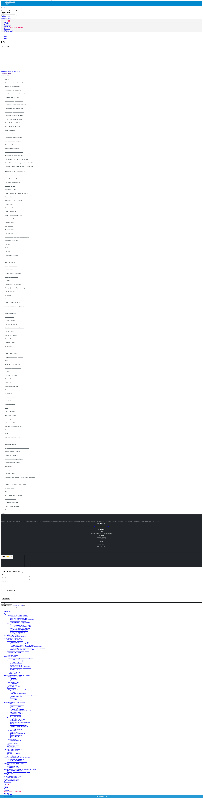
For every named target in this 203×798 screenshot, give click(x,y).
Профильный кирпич (10, 473)
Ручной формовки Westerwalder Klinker (14, 108)
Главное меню (7, 611)
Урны (6, 408)
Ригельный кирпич (9, 222)
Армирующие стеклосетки (11, 277)
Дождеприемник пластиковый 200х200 (10, 71)
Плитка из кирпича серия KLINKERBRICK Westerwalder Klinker (19, 167)
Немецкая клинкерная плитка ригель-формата (16, 159)
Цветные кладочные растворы (12, 302)
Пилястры (7, 371)
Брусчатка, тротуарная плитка (12, 437)
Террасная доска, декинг (11, 397)
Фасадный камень (9, 229)
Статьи (6, 22)
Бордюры (7, 433)
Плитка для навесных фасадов (12, 178)
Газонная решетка (9, 440)
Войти (7, 4)
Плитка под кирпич (10, 186)
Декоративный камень (10, 211)
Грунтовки (7, 280)
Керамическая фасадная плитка (12, 144)
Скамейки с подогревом (11, 335)
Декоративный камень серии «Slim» (14, 215)
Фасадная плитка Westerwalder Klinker (14, 155)
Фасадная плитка (9, 226)
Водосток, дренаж (9, 488)
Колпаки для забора (10, 469)
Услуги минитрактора (13, 27)
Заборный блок (8, 466)
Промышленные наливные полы (13, 284)
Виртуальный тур (9, 31)
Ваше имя (5, 575)
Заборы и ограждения (10, 415)
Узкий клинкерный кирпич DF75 (13, 90)
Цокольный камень (9, 233)
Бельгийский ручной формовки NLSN (14, 112)
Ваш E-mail (5, 578)
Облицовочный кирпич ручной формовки (15, 104)
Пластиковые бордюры (10, 422)
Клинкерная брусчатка (10, 444)
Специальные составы (10, 291)
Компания (7, 26)
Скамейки (7, 309)
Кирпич (7, 79)
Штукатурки (8, 298)
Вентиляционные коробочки (12, 480)
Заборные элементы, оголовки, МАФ (14, 462)
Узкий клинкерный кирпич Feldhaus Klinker (16, 93)
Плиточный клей (9, 269)
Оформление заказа (18, 605)
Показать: (3, 46)
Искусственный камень (10, 189)
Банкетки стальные (9, 317)
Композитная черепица (10, 499)
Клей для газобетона (10, 262)
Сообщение (5, 581)
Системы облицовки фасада (12, 506)
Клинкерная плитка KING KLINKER (14, 152)
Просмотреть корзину (6, 605)
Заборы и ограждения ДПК (11, 386)
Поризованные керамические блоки (13, 137)
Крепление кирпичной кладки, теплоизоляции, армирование (20, 477)
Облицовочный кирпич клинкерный (14, 82)
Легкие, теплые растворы (11, 266)
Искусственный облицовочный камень (14, 218)
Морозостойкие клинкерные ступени (14, 459)
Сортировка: (4, 45)
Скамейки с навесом (10, 331)
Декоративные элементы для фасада (14, 357)
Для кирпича (8, 247)
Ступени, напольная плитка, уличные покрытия (17, 448)
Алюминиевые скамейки (11, 313)
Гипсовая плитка (9, 197)
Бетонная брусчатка (10, 429)
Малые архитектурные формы (12, 364)
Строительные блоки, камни (12, 133)
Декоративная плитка (10, 207)
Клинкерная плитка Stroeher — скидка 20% (15, 171)
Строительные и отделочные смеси (13, 273)
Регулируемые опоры (10, 389)
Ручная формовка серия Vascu (12, 126)
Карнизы (7, 360)
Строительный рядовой (10, 130)
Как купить (7, 25)
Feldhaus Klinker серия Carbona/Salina (14, 101)
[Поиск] (16, 15)
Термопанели (8, 510)
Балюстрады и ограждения (11, 349)
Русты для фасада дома (11, 375)
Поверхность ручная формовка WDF (14, 115)
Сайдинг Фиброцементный (11, 502)
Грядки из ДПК (9, 382)
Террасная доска (9, 378)
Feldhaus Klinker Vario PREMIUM (13, 122)
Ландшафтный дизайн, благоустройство (15, 306)
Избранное (9, 3)
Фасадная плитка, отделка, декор (13, 141)
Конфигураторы (9, 30)
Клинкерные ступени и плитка (12, 451)
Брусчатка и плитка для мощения (13, 426)
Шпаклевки (8, 295)
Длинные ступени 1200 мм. (12, 455)
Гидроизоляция (8, 258)
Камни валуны (8, 419)
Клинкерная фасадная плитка (12, 148)
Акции (7, 21)
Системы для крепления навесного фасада (15, 484)
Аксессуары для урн (10, 404)
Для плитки (8, 251)
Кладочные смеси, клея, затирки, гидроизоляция (17, 237)
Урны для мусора (9, 400)
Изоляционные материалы (11, 255)
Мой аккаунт (10, 2)
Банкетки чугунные (10, 320)
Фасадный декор (9, 346)
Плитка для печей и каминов (12, 182)
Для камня (7, 244)
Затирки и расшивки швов (11, 240)
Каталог (6, 23)
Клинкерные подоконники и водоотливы (15, 175)
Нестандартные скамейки (11, 324)
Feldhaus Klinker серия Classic (12, 97)
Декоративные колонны (10, 353)
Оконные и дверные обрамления (13, 368)
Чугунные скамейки (10, 342)
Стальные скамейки (10, 338)
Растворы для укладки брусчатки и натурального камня (19, 288)
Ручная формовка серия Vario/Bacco (13, 119)
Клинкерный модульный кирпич (13, 86)
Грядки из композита (10, 411)
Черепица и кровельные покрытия (13, 495)
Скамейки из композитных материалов (14, 328)
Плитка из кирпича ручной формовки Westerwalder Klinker (19, 163)
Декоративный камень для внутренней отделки (16, 193)
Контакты (7, 29)
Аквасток (7, 491)
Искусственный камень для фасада (13, 200)
